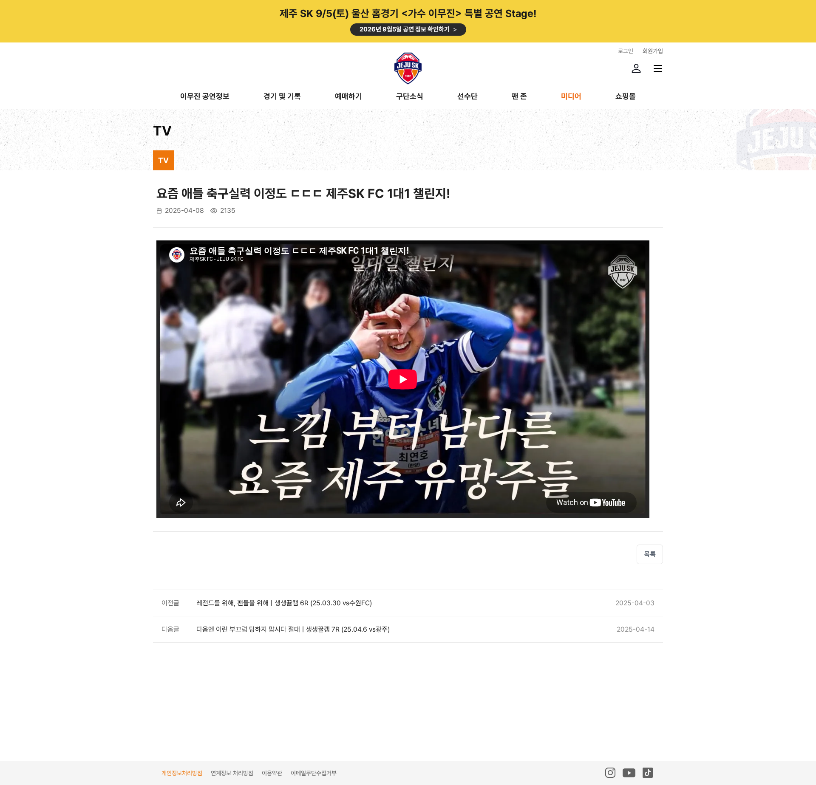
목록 (650, 554)
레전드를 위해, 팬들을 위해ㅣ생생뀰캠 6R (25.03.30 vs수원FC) (284, 603)
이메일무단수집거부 (314, 773)
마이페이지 (636, 68)
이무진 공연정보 (205, 97)
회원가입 (653, 51)
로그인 (625, 51)
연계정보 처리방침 (232, 773)
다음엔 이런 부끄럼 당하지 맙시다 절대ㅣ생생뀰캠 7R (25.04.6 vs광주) (293, 629)
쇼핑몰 (625, 97)
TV (163, 160)
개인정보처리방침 (182, 773)
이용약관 (272, 773)
